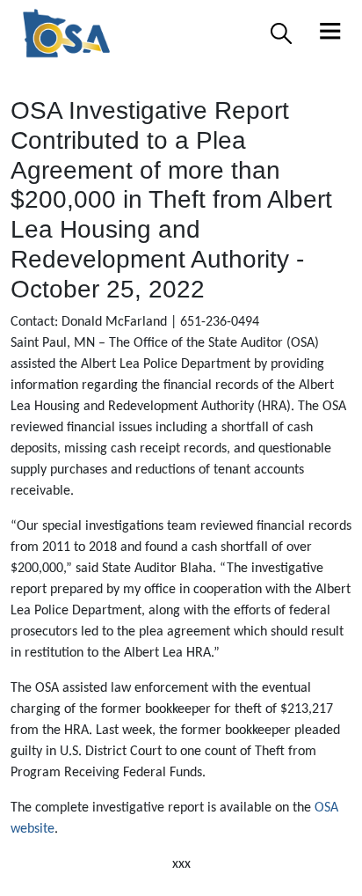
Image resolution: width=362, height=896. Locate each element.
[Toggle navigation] (330, 33)
